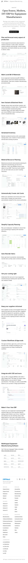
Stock (16, 511)
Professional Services (7, 521)
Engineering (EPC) (7, 525)
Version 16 (5, 503)
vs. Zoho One (6, 546)
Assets (16, 500)
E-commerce (5, 527)
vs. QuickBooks (6, 541)
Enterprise (5, 493)
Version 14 (5, 507)
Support (4, 495)
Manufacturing (18, 493)
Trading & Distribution (7, 518)
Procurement (17, 491)
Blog (16, 530)
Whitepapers (17, 523)
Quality (16, 502)
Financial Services (7, 523)
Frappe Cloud (6, 491)
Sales (16, 507)
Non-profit (5, 534)
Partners (16, 527)
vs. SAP (4, 553)
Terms (16, 532)
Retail (4, 536)
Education (5, 530)
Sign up (4, 498)
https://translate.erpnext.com (8, 450)
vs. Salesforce (6, 544)
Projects (16, 498)
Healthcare (5, 532)
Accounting (17, 489)
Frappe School (6, 489)
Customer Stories (18, 516)
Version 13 (5, 510)
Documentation (18, 521)
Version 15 (5, 505)
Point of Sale (17, 495)
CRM (16, 509)
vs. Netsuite (5, 548)
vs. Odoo (5, 550)
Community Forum (19, 518)
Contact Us (17, 525)
